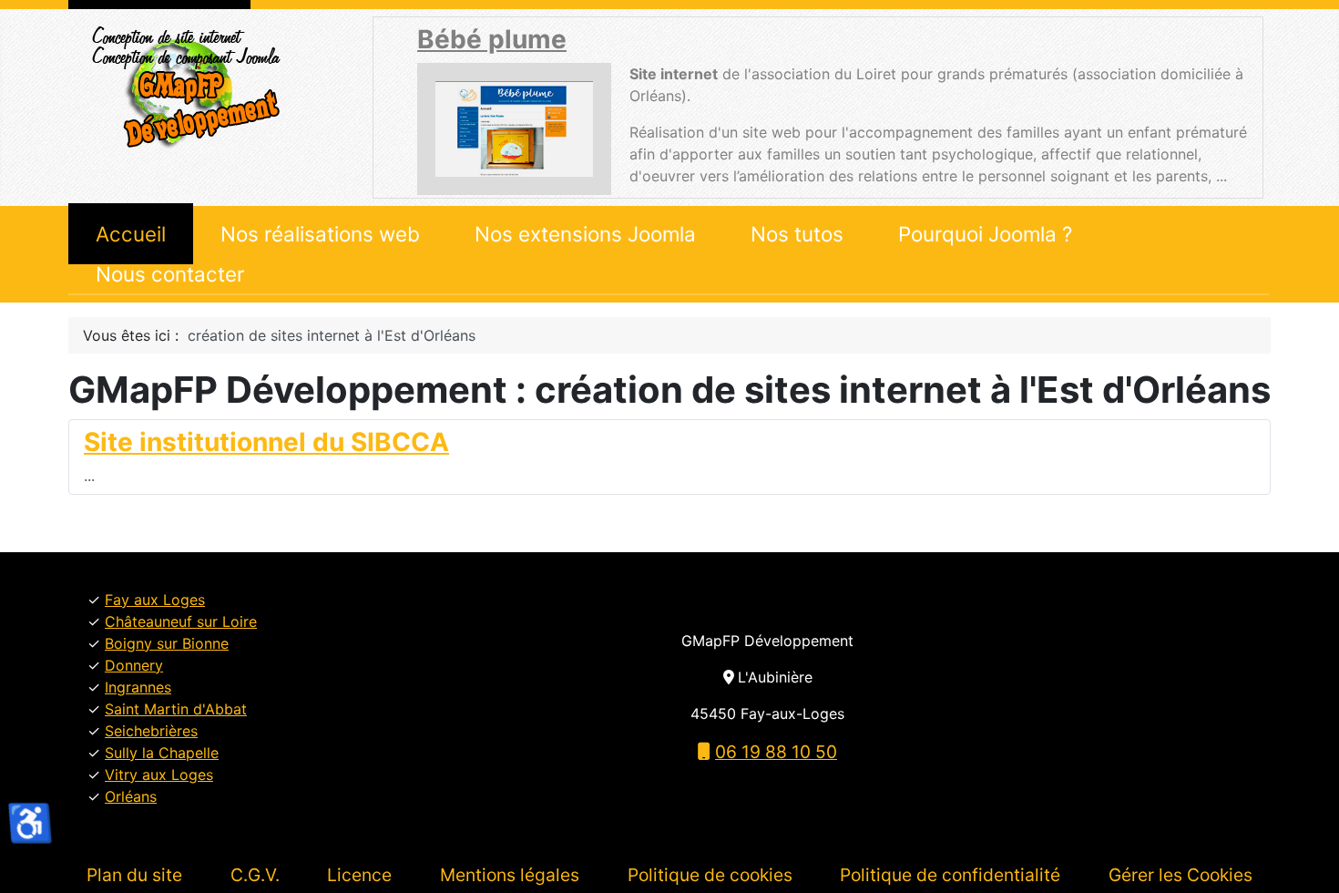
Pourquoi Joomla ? (985, 233)
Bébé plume (492, 39)
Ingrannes (138, 687)
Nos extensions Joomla (585, 233)
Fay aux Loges (155, 599)
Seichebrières (151, 731)
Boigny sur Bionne (167, 643)
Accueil (131, 233)
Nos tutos (797, 233)
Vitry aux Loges (159, 774)
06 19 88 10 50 (776, 752)
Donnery (134, 665)
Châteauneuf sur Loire (181, 621)
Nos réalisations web (320, 233)
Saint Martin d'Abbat (176, 709)
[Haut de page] (1307, 859)
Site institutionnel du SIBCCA (266, 441)
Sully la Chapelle (162, 753)
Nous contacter (170, 274)
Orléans (131, 796)
